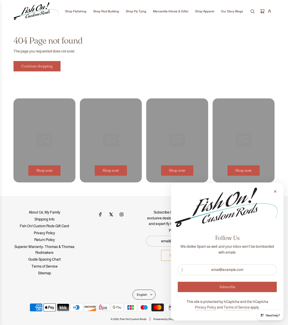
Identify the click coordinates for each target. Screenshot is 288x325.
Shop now (44, 170)
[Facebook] (100, 214)
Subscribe (227, 286)
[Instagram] (121, 214)
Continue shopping (37, 66)
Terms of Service (237, 307)
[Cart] (262, 11)
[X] (111, 214)
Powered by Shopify (165, 319)
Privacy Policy (205, 307)
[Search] (252, 11)
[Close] (275, 191)
